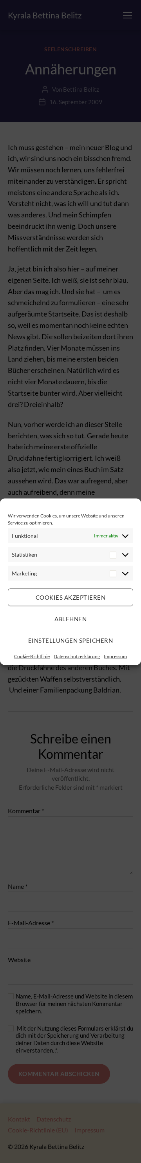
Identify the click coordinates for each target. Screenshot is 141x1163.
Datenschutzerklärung (77, 656)
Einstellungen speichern (70, 640)
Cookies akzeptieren (71, 597)
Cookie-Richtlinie (32, 656)
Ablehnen (70, 618)
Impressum (115, 656)
